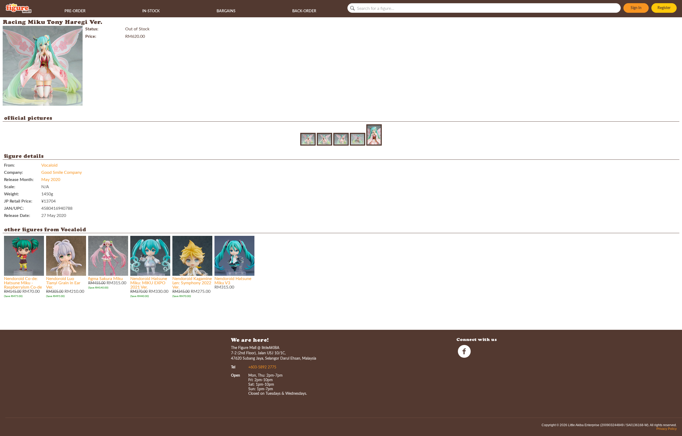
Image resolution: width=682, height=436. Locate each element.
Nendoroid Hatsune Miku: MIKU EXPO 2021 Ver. (148, 283)
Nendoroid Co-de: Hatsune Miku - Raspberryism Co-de (23, 283)
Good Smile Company (61, 172)
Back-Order (304, 11)
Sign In (636, 8)
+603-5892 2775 (262, 367)
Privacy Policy (666, 429)
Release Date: (17, 215)
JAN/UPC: (14, 208)
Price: (90, 36)
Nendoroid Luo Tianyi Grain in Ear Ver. (63, 283)
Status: (91, 29)
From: (9, 165)
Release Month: (19, 180)
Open (235, 375)
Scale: (9, 187)
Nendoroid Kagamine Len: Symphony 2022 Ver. (192, 283)
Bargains (226, 11)
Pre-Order (75, 11)
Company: (13, 172)
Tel (233, 367)
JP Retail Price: (18, 201)
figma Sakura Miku (105, 279)
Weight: (11, 194)
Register (664, 8)
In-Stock (151, 11)
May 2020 (50, 180)
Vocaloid (49, 165)
